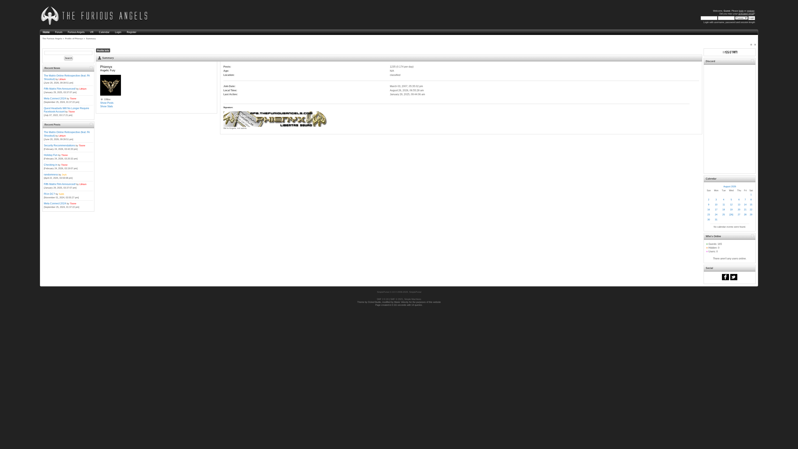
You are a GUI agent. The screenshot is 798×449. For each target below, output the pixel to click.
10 (716, 204)
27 (739, 214)
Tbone (73, 98)
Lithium (62, 79)
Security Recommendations (59, 145)
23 (708, 214)
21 (745, 209)
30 (708, 219)
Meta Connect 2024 (55, 98)
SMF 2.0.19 (382, 299)
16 (708, 209)
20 (739, 209)
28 (745, 214)
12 (731, 204)
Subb (61, 194)
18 (723, 209)
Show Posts (106, 102)
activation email (746, 13)
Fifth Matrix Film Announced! (60, 88)
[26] (731, 214)
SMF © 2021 (396, 299)
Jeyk (64, 174)
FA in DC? (49, 193)
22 (751, 209)
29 (751, 214)
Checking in (50, 164)
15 (751, 204)
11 (724, 204)
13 (739, 204)
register (750, 11)
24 (716, 214)
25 (723, 214)
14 (745, 204)
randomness (51, 174)
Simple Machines (412, 299)
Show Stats (106, 106)
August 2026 (729, 186)
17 (716, 209)
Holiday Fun (51, 155)
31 (716, 219)
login (741, 11)
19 (731, 209)
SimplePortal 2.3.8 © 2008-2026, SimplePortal (399, 292)
